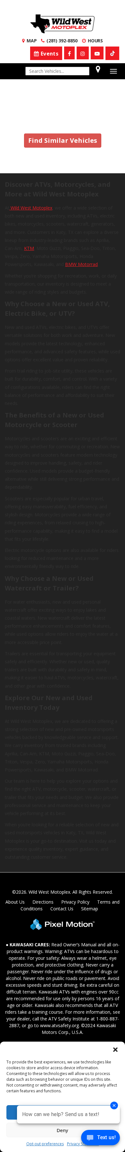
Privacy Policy (75, 902)
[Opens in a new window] (69, 53)
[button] (115, 1049)
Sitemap (89, 909)
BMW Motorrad (81, 264)
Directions (43, 902)
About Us (15, 902)
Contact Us (61, 909)
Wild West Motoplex (30, 208)
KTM (29, 248)
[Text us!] (100, 1139)
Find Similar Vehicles (62, 140)
